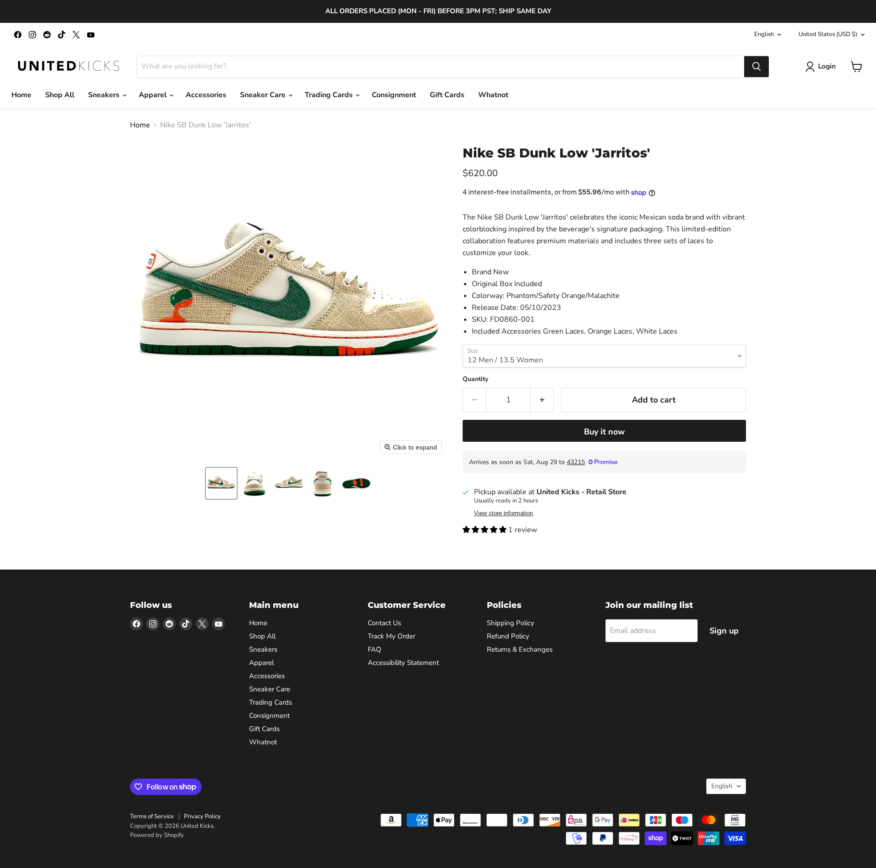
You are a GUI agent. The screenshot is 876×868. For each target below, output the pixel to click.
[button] (221, 483)
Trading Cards (330, 95)
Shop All (59, 95)
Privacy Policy (202, 816)
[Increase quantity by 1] (542, 400)
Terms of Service (152, 816)
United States (827, 34)
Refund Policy (508, 636)
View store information (503, 513)
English (764, 34)
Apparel (153, 95)
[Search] (756, 66)
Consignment (394, 95)
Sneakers (104, 95)
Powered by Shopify (157, 835)
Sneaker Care (263, 95)
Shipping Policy (510, 622)
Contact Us (384, 622)
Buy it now (604, 431)
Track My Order (391, 636)
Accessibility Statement (403, 662)
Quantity (475, 379)
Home (21, 95)
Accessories (206, 95)
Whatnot (493, 95)
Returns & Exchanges (520, 649)
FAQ (374, 649)
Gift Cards (447, 95)
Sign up (724, 630)
